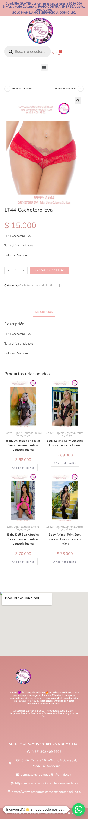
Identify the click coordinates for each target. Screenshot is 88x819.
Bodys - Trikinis (13, 433)
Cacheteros (26, 285)
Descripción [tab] (44, 312)
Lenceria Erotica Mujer (48, 285)
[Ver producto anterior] (7, 89)
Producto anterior (22, 88)
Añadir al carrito (49, 270)
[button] (44, 67)
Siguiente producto (65, 88)
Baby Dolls (13, 527)
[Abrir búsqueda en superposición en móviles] (27, 51)
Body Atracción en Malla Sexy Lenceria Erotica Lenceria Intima (23, 445)
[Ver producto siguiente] (81, 89)
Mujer (27, 435)
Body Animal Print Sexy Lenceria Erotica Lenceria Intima (65, 539)
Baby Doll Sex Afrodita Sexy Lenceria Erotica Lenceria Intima (23, 539)
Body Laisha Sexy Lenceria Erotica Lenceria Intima (64, 443)
